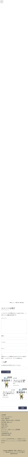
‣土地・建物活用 (5, 418)
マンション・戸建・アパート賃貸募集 (11, 429)
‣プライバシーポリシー (6, 416)
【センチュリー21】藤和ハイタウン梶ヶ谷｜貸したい (19, 381)
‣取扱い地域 (4, 424)
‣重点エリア (4, 427)
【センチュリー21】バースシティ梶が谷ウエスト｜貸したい (9, 393)
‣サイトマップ (4, 431)
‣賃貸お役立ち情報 (5, 435)
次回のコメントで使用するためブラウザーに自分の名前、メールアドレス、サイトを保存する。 (13, 357)
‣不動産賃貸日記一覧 (6, 433)
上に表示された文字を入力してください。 (11, 365)
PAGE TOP (25, 441)
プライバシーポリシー (11, 440)
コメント (3, 318)
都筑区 (22, 302)
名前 (2, 336)
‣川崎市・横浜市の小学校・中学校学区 (10, 420)
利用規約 (20, 440)
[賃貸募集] (6, 382)
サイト (2, 348)
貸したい (13, 302)
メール (3, 342)
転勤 (18, 302)
